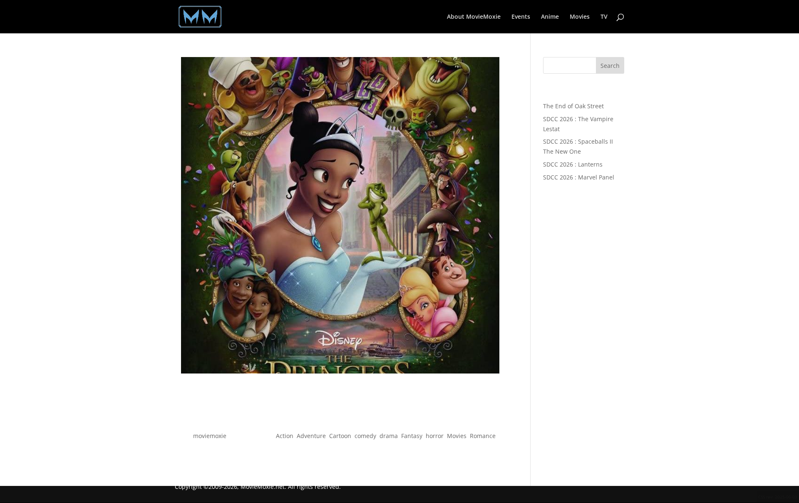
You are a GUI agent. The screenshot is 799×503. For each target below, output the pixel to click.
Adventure (311, 436)
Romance (483, 436)
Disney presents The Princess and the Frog (340, 421)
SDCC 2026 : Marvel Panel (578, 177)
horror (435, 436)
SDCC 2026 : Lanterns (573, 164)
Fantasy (411, 436)
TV (604, 17)
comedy (365, 436)
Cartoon (340, 436)
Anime (550, 17)
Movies (580, 17)
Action (284, 436)
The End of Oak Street (573, 106)
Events (520, 17)
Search (610, 66)
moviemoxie (209, 436)
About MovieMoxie (474, 17)
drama (389, 436)
